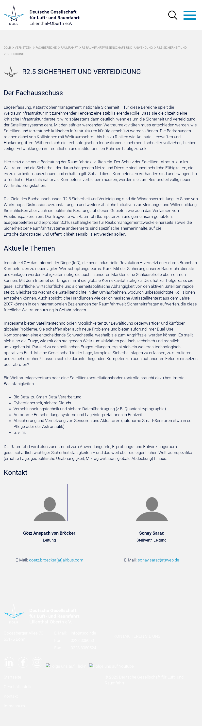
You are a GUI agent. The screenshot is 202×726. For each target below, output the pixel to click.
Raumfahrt (69, 47)
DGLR (7, 47)
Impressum (14, 705)
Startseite (12, 677)
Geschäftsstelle (18, 686)
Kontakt (11, 696)
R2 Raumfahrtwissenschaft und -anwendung (117, 47)
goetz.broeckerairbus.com (56, 560)
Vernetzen (23, 47)
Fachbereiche (46, 47)
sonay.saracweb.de (158, 560)
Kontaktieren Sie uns (137, 636)
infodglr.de (83, 633)
